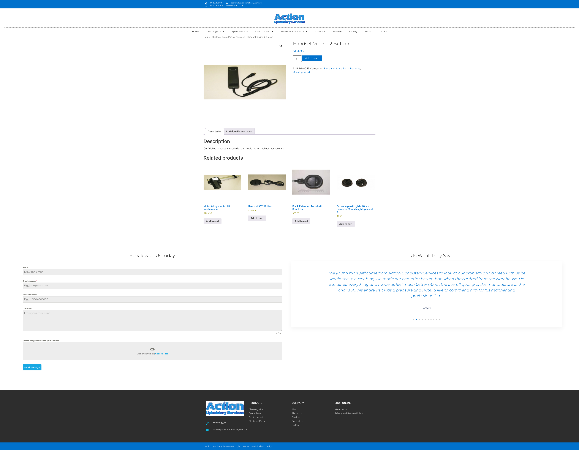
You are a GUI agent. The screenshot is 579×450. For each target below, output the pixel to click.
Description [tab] (214, 131)
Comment (27, 308)
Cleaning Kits (214, 31)
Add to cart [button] (212, 221)
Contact (382, 31)
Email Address (30, 281)
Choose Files (161, 353)
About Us (320, 31)
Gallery (353, 31)
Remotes (240, 37)
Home (195, 31)
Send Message (32, 367)
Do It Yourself (262, 31)
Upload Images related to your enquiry (41, 341)
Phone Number (30, 295)
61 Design (267, 446)
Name (26, 267)
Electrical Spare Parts (292, 31)
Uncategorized (301, 72)
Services (337, 31)
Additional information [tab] (239, 131)
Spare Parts (238, 31)
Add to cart (312, 58)
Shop (367, 31)
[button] (281, 46)
